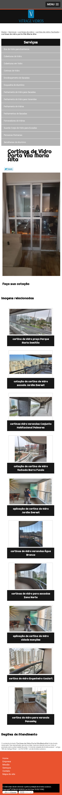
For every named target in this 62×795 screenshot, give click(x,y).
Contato (6, 771)
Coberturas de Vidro (13, 56)
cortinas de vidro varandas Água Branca (31, 553)
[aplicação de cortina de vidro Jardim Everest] (30, 491)
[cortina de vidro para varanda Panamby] (30, 700)
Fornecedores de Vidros (14, 121)
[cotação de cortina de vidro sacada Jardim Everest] (30, 364)
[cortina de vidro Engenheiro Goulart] (30, 661)
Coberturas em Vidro (13, 63)
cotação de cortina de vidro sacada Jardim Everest (31, 383)
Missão (6, 764)
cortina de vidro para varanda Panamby (30, 719)
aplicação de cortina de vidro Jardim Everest (31, 510)
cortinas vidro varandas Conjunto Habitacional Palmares (30, 425)
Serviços (31, 42)
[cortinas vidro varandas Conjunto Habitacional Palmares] (30, 406)
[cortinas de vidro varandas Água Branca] (30, 534)
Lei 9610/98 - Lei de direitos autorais (32, 749)
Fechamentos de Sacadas (15, 114)
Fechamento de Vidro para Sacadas (20, 92)
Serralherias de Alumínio (15, 142)
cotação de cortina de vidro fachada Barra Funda (31, 468)
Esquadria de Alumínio (14, 85)
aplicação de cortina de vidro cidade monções (31, 638)
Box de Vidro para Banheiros (16, 49)
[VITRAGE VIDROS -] (31, 16)
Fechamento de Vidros (14, 106)
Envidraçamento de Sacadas (17, 78)
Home (5, 758)
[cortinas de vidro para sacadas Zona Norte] (30, 576)
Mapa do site (8, 774)
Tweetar (8, 169)
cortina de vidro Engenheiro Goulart (31, 678)
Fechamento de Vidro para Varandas (20, 99)
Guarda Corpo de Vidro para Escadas (20, 128)
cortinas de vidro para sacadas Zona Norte (30, 595)
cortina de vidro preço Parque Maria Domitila (31, 341)
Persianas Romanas (13, 135)
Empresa (6, 761)
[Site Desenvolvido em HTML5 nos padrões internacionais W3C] (26, 792)
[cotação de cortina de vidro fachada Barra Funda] (30, 449)
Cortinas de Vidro (12, 71)
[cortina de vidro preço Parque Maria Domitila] (30, 322)
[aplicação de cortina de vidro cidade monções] (30, 619)
